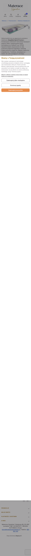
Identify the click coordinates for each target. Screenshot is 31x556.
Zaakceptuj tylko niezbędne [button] (15, 80)
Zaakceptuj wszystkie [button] (15, 90)
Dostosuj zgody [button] (15, 85)
